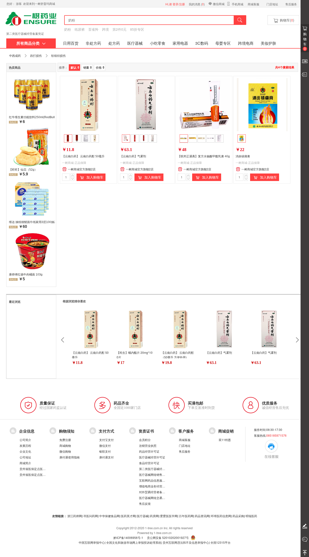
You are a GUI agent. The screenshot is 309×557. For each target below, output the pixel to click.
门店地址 (272, 4)
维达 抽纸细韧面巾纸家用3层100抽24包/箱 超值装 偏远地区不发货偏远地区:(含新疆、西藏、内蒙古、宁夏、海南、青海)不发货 (32, 222)
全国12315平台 (221, 542)
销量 (86, 67)
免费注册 (65, 440)
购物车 (305, 41)
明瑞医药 (251, 516)
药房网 (154, 516)
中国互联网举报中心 (92, 542)
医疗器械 (135, 43)
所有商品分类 (28, 43)
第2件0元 (119, 29)
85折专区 (137, 29)
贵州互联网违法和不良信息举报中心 (186, 542)
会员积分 (145, 440)
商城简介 (25, 463)
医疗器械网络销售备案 (153, 474)
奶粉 (67, 29)
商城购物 (65, 445)
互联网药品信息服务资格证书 (158, 480)
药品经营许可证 (149, 451)
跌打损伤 (36, 55)
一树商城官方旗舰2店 (82, 169)
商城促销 (226, 431)
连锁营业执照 (147, 445)
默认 (74, 67)
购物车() (286, 20)
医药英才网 (128, 516)
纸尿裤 (80, 29)
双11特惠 (225, 440)
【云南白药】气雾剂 (133, 156)
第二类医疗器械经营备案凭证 (25, 33)
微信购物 (65, 451)
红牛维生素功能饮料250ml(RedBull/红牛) (32, 117)
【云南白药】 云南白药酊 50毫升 (83, 156)
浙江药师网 (74, 516)
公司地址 (25, 457)
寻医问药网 (90, 516)
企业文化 (25, 451)
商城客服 (253, 4)
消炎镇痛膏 (243, 156)
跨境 (105, 29)
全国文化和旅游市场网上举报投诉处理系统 (133, 542)
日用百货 (70, 43)
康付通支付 (106, 457)
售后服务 (291, 4)
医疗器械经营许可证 (152, 457)
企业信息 (27, 431)
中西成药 (15, 55)
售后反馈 (145, 503)
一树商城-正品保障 (74, 162)
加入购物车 (94, 177)
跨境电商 (245, 43)
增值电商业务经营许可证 (155, 486)
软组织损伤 (58, 55)
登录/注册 (179, 4)
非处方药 (93, 43)
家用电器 (180, 43)
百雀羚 (93, 29)
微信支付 (105, 445)
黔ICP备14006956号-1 (128, 537)
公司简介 (25, 440)
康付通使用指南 (69, 457)
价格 (99, 67)
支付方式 (106, 431)
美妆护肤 (268, 43)
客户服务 (186, 431)
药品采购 (238, 516)
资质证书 (146, 431)
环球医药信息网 (221, 516)
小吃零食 (157, 43)
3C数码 (201, 43)
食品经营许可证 (149, 463)
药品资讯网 (202, 516)
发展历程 (25, 445)
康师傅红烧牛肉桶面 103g (25, 274)
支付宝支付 (106, 440)
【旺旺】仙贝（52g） (23, 169)
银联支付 (105, 451)
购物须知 (66, 431)
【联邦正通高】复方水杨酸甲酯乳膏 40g (204, 156)
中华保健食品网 (109, 516)
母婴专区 (223, 43)
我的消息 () (197, 4)
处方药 (114, 43)
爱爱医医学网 (168, 516)
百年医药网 (186, 516)
